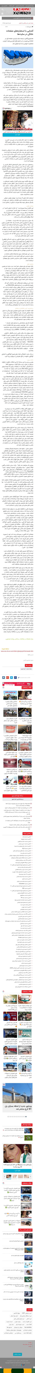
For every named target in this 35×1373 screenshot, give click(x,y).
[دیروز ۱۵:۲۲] (28, 1250)
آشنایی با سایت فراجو (26, 879)
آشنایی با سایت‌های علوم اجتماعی (24, 902)
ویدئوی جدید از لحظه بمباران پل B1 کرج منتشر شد (18, 1108)
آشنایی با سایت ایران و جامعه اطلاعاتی (23, 869)
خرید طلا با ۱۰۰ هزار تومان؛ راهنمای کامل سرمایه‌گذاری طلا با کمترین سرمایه (16, 1278)
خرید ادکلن (29, 1319)
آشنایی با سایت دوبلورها (26, 839)
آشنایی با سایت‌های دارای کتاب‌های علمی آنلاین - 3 (21, 865)
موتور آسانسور (17, 1313)
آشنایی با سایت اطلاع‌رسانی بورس (24, 893)
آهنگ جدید (29, 1324)
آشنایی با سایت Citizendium (25, 883)
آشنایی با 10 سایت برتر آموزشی (24, 973)
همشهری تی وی (4, 5)
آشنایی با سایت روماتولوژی (25, 895)
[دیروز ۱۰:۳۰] (28, 1130)
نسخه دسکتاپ (17, 1354)
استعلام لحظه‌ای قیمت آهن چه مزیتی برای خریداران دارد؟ (13, 1234)
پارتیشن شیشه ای (27, 1330)
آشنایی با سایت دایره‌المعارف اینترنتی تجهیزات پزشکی (20, 855)
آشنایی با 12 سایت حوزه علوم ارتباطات (23, 930)
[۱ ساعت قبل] (17, 1093)
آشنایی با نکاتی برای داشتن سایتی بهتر (23, 944)
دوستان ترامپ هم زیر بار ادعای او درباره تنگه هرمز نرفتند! (18, 18)
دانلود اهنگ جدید (28, 1333)
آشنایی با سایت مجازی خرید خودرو (24, 940)
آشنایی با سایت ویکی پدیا (26, 853)
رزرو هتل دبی (18, 1333)
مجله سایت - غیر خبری (26, 669)
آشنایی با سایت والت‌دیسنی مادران (24, 881)
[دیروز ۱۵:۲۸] (28, 1235)
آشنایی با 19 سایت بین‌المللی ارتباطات (23, 860)
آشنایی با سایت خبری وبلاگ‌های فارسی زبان (22, 975)
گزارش (20, 23)
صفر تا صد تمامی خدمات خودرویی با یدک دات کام (14, 1292)
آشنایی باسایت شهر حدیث (25, 905)
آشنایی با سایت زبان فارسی (25, 923)
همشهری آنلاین (22, 11)
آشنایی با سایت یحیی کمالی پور (24, 916)
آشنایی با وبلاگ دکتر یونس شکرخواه (24, 954)
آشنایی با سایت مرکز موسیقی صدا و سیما (22, 846)
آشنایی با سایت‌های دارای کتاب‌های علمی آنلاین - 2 (21, 886)
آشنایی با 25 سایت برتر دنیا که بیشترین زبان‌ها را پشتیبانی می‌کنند (18, 914)
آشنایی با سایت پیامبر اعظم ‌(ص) (24, 942)
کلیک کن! (17, 135)
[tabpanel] (17, 1097)
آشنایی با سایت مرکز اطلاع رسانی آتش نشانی (22, 851)
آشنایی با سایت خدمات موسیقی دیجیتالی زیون (21, 961)
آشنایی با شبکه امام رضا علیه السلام (23, 958)
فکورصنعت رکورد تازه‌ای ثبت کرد (17, 1255)
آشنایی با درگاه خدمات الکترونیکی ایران (23, 987)
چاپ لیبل (11, 1324)
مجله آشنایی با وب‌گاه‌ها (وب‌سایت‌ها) (23, 951)
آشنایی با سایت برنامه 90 (26, 897)
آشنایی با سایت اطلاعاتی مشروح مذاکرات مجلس (21, 912)
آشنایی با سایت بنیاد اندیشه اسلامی (24, 876)
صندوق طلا (9, 1327)
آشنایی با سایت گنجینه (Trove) (24, 937)
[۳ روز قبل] (28, 1301)
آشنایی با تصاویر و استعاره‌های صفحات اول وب (21, 872)
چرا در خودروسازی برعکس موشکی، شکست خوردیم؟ (20, 825)
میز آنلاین (25, 23)
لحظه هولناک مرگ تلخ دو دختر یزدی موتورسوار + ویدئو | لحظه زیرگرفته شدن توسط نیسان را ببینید (14, 1129)
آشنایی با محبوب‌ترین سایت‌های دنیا (23, 949)
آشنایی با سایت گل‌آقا (26, 848)
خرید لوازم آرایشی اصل (19, 1319)
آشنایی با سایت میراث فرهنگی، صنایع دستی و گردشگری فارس (18, 980)
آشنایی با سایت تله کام (26, 963)
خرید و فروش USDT (27, 1313)
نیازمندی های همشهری (20, 5)
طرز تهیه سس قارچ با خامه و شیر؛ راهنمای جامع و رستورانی (14, 1270)
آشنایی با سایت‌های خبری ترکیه (24, 956)
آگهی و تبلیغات (11, 5)
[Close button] (34, 1367)
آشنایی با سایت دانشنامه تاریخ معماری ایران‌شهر (21, 933)
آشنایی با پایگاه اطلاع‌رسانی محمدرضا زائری (22, 970)
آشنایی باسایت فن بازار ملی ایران (24, 867)
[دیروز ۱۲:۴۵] (28, 1257)
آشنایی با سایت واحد (27, 837)
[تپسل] (3, 108)
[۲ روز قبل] (28, 1272)
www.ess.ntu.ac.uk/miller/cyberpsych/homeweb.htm (17, 651)
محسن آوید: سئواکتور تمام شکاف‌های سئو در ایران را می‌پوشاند (13, 1299)
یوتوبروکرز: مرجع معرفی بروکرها (14, 1330)
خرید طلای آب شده (27, 1322)
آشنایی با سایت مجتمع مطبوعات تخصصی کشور (21, 935)
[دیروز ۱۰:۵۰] (28, 1138)
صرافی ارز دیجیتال (18, 1327)
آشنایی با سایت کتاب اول (26, 926)
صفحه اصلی (30, 23)
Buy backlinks (28, 1327)
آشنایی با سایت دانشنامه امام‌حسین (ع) (23, 900)
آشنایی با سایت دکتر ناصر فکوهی (24, 841)
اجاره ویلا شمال (14, 1316)
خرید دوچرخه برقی (20, 1324)
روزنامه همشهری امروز (29, 5)
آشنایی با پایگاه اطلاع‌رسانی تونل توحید (23, 862)
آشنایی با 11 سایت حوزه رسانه (25, 874)
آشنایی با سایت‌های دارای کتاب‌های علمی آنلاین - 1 (21, 890)
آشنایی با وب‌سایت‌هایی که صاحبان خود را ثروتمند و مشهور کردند (18, 921)
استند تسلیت (9, 1322)
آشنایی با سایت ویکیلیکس (25, 909)
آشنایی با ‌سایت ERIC (26, 888)
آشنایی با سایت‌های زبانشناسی (25, 984)
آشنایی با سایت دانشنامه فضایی (24, 919)
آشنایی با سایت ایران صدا (26, 928)
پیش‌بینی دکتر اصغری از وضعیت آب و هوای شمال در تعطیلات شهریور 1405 (13, 1249)
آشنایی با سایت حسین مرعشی (25, 844)
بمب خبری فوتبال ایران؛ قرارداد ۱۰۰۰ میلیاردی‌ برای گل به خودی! (17, 808)
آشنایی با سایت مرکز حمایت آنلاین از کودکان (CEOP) (20, 968)
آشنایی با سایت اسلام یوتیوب (25, 977)
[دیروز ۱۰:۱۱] (28, 1265)
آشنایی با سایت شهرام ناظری (25, 966)
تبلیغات (30, 1346)
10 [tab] (8, 1116)
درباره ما (30, 1342)
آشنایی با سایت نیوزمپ (26, 907)
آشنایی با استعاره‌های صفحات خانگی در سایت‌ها (19, 32)
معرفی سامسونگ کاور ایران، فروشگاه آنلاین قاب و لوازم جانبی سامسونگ (14, 1285)
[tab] (17, 796)
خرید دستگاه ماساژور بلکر (26, 1316)
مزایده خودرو (18, 1322)
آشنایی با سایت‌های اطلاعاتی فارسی (24, 947)
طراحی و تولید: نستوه (16, 1365)
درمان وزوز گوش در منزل (19, 1263)
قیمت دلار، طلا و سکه (27, 1344)
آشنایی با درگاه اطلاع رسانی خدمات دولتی (22, 982)
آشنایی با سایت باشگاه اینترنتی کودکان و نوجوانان (21, 858)
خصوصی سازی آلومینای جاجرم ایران (16, 1241)
